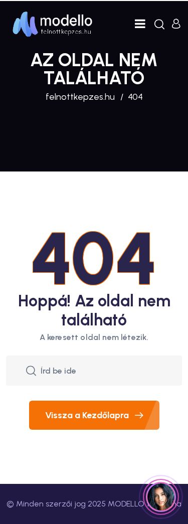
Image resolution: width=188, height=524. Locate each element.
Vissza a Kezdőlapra (87, 415)
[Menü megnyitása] (140, 24)
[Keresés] (159, 24)
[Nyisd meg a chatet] (161, 497)
